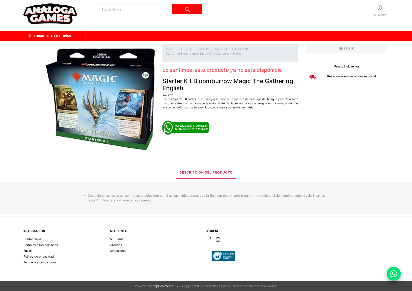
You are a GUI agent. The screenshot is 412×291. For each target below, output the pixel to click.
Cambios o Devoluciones (40, 245)
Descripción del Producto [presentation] (206, 172)
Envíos (27, 250)
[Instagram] (218, 239)
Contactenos (32, 239)
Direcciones (118, 250)
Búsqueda (187, 9)
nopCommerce (163, 286)
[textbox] (134, 9)
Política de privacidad (38, 256)
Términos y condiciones (39, 262)
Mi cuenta (380, 14)
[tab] (206, 173)
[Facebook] (209, 239)
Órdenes (116, 245)
